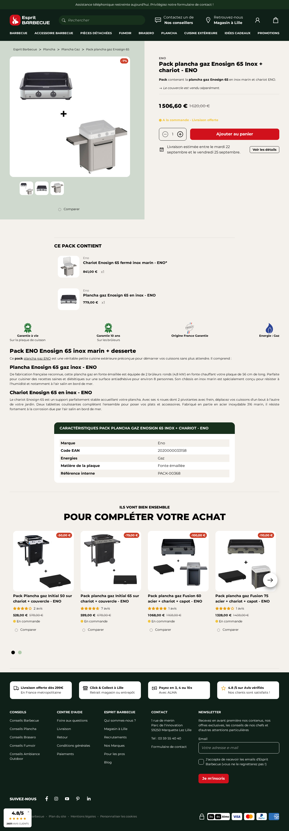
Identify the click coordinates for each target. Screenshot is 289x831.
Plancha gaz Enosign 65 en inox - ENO (119, 295)
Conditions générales (73, 746)
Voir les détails (264, 150)
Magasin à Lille (115, 729)
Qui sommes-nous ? (120, 720)
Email (202, 739)
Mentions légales (83, 816)
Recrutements (115, 737)
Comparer (72, 209)
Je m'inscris (213, 778)
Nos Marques (114, 746)
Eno (162, 58)
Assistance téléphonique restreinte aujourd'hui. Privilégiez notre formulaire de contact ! (144, 4)
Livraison (64, 729)
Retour (62, 737)
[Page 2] (20, 652)
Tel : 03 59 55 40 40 (166, 738)
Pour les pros (114, 754)
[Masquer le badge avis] (28, 811)
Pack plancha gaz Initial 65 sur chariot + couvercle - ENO (110, 598)
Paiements (65, 754)
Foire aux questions (72, 720)
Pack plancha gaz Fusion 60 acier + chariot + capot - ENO (175, 598)
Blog (108, 762)
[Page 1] (13, 652)
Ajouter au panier (234, 134)
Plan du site (57, 816)
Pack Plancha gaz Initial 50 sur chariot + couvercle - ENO (42, 598)
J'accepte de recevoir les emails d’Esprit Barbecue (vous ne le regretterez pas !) (237, 761)
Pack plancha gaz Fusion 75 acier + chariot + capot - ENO (242, 598)
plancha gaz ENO (37, 358)
